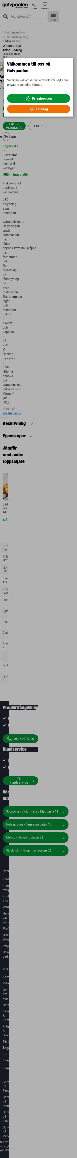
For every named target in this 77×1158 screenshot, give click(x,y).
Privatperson (42, 98)
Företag (42, 109)
